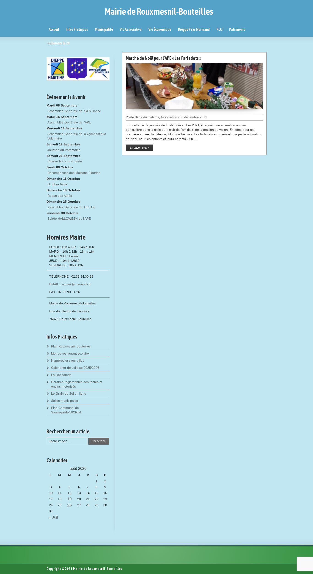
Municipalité (104, 29)
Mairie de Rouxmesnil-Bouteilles (159, 11)
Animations (151, 117)
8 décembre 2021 (194, 117)
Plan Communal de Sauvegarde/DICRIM (66, 410)
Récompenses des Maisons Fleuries (73, 173)
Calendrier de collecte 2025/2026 (75, 367)
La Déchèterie (61, 375)
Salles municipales (64, 400)
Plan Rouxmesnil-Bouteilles (71, 346)
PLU (219, 29)
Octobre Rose (57, 184)
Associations (170, 117)
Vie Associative (131, 29)
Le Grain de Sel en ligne (68, 393)
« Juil (52, 517)
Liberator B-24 (59, 43)
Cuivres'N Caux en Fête (64, 161)
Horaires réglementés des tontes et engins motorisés (76, 384)
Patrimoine (237, 29)
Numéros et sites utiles (67, 360)
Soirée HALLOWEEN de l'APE (69, 218)
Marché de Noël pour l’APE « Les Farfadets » (163, 58)
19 (69, 499)
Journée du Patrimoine (63, 150)
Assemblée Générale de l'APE (69, 122)
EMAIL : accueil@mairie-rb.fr (70, 284)
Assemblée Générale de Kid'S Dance (74, 111)
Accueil (54, 29)
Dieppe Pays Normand (194, 29)
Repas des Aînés (59, 195)
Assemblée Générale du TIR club (71, 207)
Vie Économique (159, 29)
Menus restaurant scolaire (70, 353)
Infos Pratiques (77, 29)
